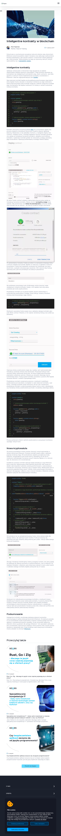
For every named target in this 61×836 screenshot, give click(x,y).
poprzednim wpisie (25, 61)
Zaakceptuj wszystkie (17, 829)
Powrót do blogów (30, 766)
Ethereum (27, 629)
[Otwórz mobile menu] (58, 3)
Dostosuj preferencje (17, 823)
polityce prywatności (21, 818)
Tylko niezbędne (39, 823)
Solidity (35, 77)
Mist (32, 129)
